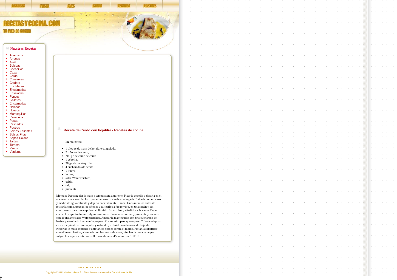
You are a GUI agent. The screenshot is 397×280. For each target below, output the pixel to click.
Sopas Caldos (19, 138)
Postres (15, 127)
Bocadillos (16, 69)
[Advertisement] (94, 90)
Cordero (15, 83)
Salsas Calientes (21, 131)
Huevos (15, 110)
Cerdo (13, 76)
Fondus (15, 96)
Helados (15, 107)
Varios (14, 148)
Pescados (16, 124)
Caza (13, 72)
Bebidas (15, 65)
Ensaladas (17, 93)
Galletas (15, 100)
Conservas (17, 79)
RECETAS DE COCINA (89, 267)
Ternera (15, 145)
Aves (13, 62)
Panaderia (16, 117)
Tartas (14, 141)
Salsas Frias (18, 134)
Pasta (13, 120)
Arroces (15, 58)
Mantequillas (18, 114)
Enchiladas (17, 86)
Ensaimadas (18, 89)
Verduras (15, 151)
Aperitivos (16, 55)
